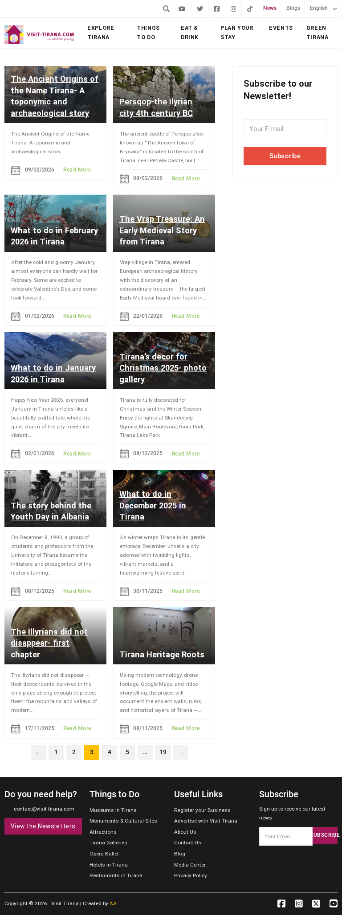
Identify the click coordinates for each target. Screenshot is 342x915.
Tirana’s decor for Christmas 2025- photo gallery (163, 368)
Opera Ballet (104, 854)
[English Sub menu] (335, 8)
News (270, 8)
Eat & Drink (190, 32)
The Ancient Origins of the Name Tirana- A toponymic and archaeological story (54, 96)
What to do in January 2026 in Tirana (53, 373)
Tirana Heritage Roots (161, 654)
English (319, 8)
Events (281, 27)
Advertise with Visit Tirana (205, 821)
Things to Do (148, 32)
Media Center (190, 865)
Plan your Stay (236, 32)
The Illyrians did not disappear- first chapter (49, 643)
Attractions (103, 832)
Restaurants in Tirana (116, 875)
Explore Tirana (100, 32)
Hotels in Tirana (109, 865)
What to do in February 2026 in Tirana (54, 236)
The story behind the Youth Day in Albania (51, 511)
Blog (179, 854)
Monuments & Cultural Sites (123, 821)
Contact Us (187, 842)
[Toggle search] (166, 8)
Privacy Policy (190, 875)
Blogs (293, 8)
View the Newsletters (43, 826)
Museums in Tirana (113, 810)
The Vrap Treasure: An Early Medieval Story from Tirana (162, 230)
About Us (185, 832)
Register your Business (202, 810)
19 (163, 751)
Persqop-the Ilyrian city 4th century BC (156, 107)
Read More (77, 170)
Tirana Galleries (108, 842)
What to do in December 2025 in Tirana (152, 505)
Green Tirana (317, 32)
